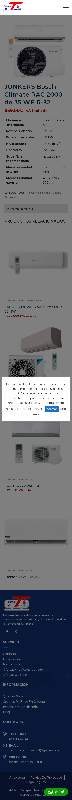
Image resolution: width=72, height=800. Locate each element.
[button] (56, 792)
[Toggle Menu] (66, 7)
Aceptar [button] (52, 408)
